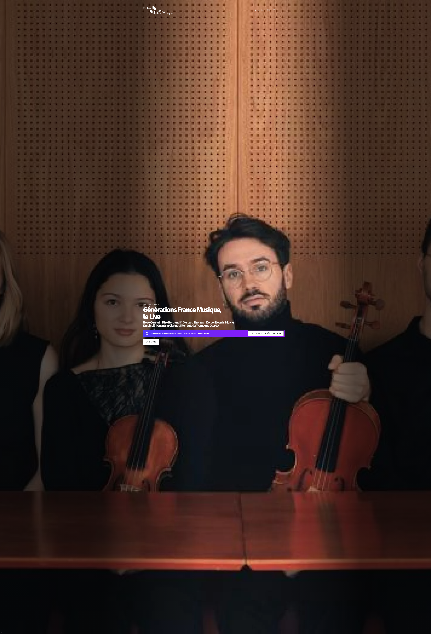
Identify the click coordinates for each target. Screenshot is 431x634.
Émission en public (151, 305)
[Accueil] (158, 10)
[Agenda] (268, 10)
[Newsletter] (274, 10)
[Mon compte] (280, 10)
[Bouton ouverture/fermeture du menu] (286, 10)
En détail (151, 342)
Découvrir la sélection (264, 333)
